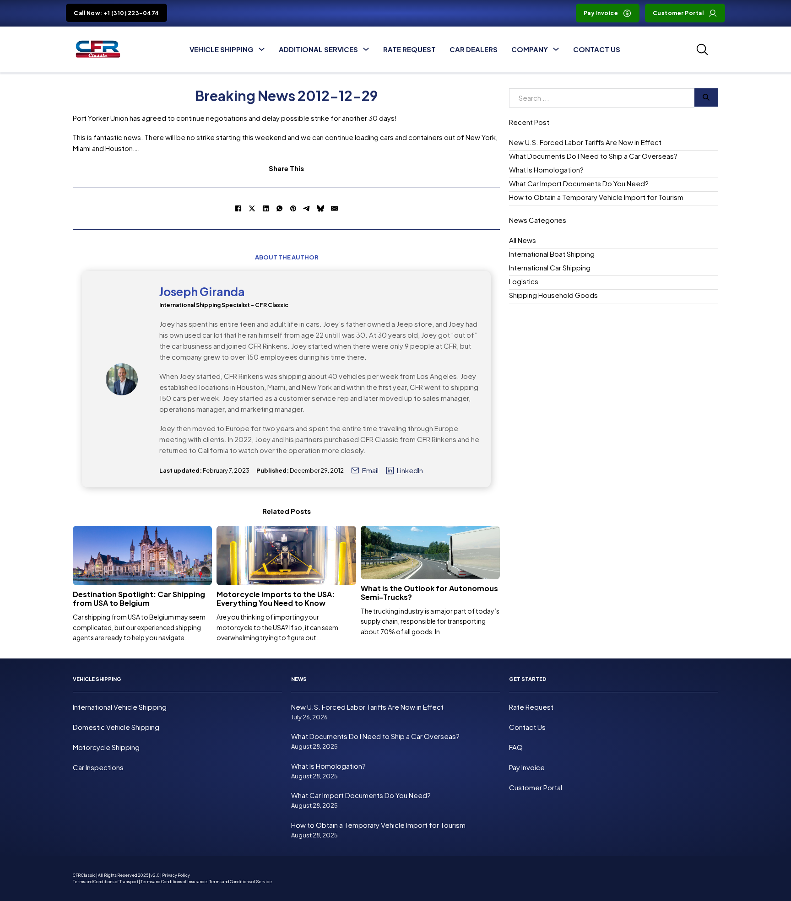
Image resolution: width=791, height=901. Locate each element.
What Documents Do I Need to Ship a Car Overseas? (593, 155)
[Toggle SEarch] (702, 49)
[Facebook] (238, 209)
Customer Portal (678, 13)
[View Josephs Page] (122, 379)
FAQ (516, 747)
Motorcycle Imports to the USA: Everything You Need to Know (276, 598)
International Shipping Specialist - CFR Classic (223, 305)
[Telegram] (307, 209)
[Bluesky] (321, 209)
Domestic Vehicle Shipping (116, 727)
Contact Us (596, 49)
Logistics (523, 281)
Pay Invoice (601, 13)
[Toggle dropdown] (261, 49)
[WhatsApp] (280, 209)
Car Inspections (98, 767)
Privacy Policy (176, 875)
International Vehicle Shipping (120, 706)
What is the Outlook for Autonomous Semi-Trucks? (429, 592)
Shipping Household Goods (553, 295)
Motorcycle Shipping (106, 747)
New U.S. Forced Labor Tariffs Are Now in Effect (585, 142)
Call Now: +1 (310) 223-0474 (116, 13)
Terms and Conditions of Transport (105, 881)
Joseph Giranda (202, 291)
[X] (252, 209)
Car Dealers (474, 49)
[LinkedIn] (266, 209)
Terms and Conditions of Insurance (174, 881)
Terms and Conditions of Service (240, 881)
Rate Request (409, 49)
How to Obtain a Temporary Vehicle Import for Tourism (596, 197)
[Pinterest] (293, 209)
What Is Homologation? (546, 169)
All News (522, 240)
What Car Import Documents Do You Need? (579, 183)
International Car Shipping (550, 267)
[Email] (334, 209)
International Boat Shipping (552, 253)
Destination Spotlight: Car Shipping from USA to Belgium (139, 598)
